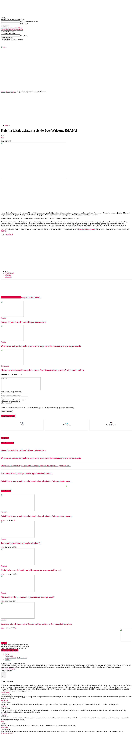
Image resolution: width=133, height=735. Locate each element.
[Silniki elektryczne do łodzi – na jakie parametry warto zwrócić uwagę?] (17, 564)
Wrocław (8, 275)
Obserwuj (66, 421)
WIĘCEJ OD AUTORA (30, 297)
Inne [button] (2, 721)
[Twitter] (109, 42)
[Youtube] (112, 42)
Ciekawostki (5, 366)
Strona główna (5, 92)
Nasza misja (9, 656)
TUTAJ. (3, 231)
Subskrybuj (111, 421)
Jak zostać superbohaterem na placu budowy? (20, 543)
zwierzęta (8, 277)
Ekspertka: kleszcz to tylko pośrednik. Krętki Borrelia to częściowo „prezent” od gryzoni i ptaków (42, 370)
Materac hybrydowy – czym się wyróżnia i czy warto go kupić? (27, 597)
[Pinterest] (35, 288)
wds (2, 137)
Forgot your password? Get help (11, 28)
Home (7, 654)
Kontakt (7, 660)
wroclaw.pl (9, 234)
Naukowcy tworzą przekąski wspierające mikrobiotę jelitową (26, 473)
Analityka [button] (4, 706)
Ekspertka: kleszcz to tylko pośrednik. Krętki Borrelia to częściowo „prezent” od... (36, 466)
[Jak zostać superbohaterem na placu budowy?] (17, 537)
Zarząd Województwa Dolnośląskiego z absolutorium (23, 322)
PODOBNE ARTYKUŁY (11, 297)
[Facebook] (107, 42)
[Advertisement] (66, 108)
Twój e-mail (24, 35)
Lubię (22, 421)
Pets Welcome (9, 273)
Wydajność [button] (4, 700)
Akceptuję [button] (12, 669)
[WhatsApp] (42, 288)
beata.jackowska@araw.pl (86, 229)
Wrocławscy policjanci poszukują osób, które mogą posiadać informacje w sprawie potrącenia (41, 346)
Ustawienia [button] (4, 669)
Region (13, 92)
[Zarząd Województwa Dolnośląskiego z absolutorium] (12, 316)
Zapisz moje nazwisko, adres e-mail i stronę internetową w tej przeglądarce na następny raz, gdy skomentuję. (38, 407)
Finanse (3, 539)
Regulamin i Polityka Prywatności (12, 30)
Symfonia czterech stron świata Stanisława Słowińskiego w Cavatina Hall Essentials (36, 624)
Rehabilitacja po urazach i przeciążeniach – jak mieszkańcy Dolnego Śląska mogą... (36, 481)
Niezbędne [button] (4, 727)
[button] (127, 85)
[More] (50, 287)
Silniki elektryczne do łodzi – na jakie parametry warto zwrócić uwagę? (31, 570)
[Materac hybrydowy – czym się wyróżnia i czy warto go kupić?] (17, 591)
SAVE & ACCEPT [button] (7, 733)
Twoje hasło (24, 23)
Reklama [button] (4, 714)
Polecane (4, 512)
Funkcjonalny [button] (5, 693)
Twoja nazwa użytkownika (29, 21)
